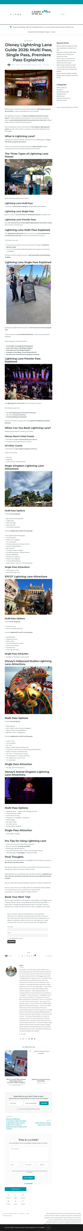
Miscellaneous (61, 96)
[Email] (29, 956)
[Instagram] (16, 14)
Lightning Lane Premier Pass (20, 219)
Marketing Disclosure (7, 1215)
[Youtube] (18, 14)
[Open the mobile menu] (80, 29)
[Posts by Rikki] (9, 64)
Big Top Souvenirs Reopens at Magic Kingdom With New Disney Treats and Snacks (67, 75)
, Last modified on (28, 65)
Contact (53, 32)
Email (8, 932)
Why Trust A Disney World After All (35, 27)
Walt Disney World (28, 41)
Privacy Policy (36, 1109)
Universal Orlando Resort (63, 98)
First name (10, 926)
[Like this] (34, 956)
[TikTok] (20, 14)
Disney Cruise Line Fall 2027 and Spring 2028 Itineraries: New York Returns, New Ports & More (66, 61)
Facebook (9, 892)
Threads (28, 892)
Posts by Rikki (22, 1034)
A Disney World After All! (44, 883)
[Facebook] (11, 14)
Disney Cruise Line (62, 87)
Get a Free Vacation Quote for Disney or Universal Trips (59, 27)
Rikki (13, 65)
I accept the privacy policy (16, 938)
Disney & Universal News (19, 27)
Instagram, (23, 892)
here (23, 906)
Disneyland (60, 90)
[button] (8, 1066)
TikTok (35, 892)
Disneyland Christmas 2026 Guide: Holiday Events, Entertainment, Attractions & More (66, 54)
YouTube (16, 892)
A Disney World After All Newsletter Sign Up (39, 32)
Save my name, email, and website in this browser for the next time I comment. (29, 1171)
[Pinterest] (27, 956)
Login (77, 2)
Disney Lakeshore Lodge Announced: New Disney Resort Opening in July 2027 (67, 48)
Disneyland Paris (61, 94)
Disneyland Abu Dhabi (63, 92)
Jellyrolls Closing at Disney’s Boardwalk (31, 1080)
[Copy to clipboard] (32, 956)
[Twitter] (13, 14)
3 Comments (49, 956)
